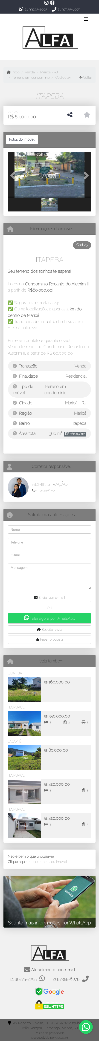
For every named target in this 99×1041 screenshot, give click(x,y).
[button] (14, 175)
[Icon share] (47, 2)
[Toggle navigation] (86, 19)
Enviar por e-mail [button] (51, 598)
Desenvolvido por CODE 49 (49, 1037)
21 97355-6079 (69, 9)
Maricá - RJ (49, 72)
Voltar (87, 77)
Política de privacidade (49, 1033)
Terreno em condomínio (31, 77)
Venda (30, 72)
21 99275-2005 (36, 9)
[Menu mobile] (49, 36)
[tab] (22, 139)
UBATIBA (15, 673)
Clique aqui (17, 862)
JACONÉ (14, 741)
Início (15, 72)
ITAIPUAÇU (16, 707)
